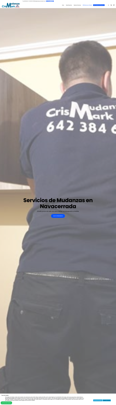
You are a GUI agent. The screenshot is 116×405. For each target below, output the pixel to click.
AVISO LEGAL (72, 398)
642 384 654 (26, 1)
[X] (110, 5)
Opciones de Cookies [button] (98, 400)
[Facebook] (113, 5)
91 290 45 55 (30, 1)
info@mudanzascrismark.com (39, 1)
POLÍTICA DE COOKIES (30, 400)
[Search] (107, 5)
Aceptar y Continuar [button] (106, 400)
